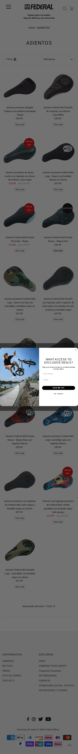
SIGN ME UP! (58, 388)
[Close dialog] (76, 350)
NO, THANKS (58, 394)
